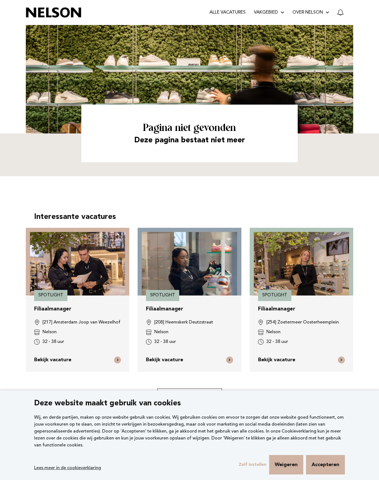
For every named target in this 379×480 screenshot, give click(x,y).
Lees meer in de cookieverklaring (67, 468)
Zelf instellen (252, 465)
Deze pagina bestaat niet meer (189, 140)
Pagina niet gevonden (189, 128)
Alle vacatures (227, 12)
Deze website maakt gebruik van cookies (107, 403)
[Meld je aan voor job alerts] (340, 12)
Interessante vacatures (75, 217)
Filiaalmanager (52, 309)
